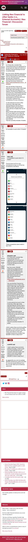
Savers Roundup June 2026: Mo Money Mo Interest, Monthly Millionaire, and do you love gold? (15, 482)
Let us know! (15, 528)
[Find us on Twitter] (3, 383)
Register (19, 30)
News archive (5, 397)
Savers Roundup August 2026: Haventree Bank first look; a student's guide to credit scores (15, 466)
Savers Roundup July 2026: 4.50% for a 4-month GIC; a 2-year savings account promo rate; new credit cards (15, 474)
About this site (18, 539)
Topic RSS (24, 54)
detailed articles (11, 520)
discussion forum (22, 519)
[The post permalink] (8, 62)
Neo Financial (7, 42)
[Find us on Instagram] (8, 383)
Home (2, 40)
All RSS (4, 376)
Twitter (12, 59)
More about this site (7, 531)
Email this (18, 59)
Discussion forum (6, 41)
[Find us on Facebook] (6, 383)
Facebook (8, 59)
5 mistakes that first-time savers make (14, 477)
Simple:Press (13, 379)
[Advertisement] (14, 415)
